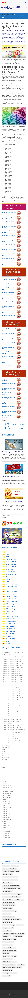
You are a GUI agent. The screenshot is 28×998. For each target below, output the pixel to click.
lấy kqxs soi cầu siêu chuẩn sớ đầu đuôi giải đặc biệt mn (14, 730)
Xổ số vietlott (9, 569)
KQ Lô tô (4, 821)
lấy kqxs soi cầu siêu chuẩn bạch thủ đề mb (12, 661)
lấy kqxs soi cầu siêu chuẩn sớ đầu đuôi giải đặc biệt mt (14, 716)
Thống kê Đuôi (10, 613)
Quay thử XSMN (10, 636)
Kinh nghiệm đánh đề (13, 37)
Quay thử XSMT (10, 638)
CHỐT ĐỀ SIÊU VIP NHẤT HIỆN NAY (11, 871)
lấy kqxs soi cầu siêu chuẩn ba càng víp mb (12, 659)
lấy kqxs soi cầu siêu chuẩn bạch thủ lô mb (12, 665)
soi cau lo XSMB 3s (7, 944)
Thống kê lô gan (10, 604)
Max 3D (8, 576)
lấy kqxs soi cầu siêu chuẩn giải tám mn (11, 736)
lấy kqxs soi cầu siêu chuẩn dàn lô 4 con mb (12, 679)
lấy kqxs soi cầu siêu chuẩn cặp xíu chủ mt (12, 705)
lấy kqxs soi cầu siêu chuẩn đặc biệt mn (11, 738)
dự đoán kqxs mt (19, 899)
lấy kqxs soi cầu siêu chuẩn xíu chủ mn (11, 725)
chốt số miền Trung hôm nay (9, 877)
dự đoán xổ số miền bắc (8, 905)
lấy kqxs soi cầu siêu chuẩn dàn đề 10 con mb (13, 675)
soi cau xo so (6, 953)
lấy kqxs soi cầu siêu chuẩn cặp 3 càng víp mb (13, 667)
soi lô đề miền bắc (7, 970)
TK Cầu (3, 789)
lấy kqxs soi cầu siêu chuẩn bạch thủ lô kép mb (13, 663)
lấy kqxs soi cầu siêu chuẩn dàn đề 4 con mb (12, 669)
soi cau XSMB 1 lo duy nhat (9, 956)
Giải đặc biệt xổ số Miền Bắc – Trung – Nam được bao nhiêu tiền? (14, 452)
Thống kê (8, 581)
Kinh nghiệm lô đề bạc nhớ (13, 38)
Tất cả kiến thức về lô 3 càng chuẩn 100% (14, 424)
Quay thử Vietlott (11, 641)
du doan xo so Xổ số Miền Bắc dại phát (12, 894)
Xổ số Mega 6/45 (10, 571)
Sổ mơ (8, 643)
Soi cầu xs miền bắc (6, 654)
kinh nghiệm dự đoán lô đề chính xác (12, 919)
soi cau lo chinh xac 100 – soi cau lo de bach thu (14, 7)
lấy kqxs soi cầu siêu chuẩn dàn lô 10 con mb (12, 677)
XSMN (7, 554)
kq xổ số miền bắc (7, 922)
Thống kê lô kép (10, 609)
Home (3, 14)
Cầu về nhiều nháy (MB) (8, 791)
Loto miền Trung (10, 631)
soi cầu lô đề (21, 964)
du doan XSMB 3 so (7, 899)
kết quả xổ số (20, 925)
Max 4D (8, 579)
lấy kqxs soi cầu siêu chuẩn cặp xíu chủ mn (12, 740)
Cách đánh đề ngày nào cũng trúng (11, 888)
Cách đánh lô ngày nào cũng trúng (11, 885)
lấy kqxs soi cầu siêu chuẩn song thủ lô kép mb (13, 697)
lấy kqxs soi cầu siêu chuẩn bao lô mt (11, 703)
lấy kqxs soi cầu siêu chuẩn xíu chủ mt (11, 721)
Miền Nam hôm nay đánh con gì (11, 40)
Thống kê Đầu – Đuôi (12, 616)
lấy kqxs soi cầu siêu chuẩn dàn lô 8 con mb (12, 685)
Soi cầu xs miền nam (6, 723)
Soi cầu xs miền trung (6, 702)
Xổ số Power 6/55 (11, 574)
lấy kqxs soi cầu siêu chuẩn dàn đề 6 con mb (12, 671)
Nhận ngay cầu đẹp (10, 14)
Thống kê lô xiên (10, 606)
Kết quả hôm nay (11, 559)
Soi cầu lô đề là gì (6, 41)
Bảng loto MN (6, 825)
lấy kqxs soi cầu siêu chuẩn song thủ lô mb (12, 699)
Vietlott (3, 767)
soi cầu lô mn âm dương (8, 964)
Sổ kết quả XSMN (11, 564)
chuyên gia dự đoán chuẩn (9, 868)
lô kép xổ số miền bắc (8, 927)
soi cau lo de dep (18, 936)
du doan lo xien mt (7, 891)
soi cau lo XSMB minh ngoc (9, 950)
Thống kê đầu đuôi (11, 601)
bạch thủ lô (5, 865)
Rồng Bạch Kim (6, 936)
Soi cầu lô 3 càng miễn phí (9, 961)
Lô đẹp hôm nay (7, 930)
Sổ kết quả (4, 759)
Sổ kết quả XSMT (11, 566)
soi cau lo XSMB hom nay (9, 947)
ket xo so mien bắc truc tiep (9, 911)
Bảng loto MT (5, 823)
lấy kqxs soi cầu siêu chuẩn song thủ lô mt (12, 719)
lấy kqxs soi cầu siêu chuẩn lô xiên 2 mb (11, 689)
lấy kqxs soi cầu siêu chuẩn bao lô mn (11, 742)
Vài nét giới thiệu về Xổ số (10, 476)
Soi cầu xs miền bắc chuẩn (8, 684)
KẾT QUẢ (4, 749)
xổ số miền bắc (6, 975)
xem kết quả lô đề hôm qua (9, 973)
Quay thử (4, 829)
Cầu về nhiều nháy (11, 599)
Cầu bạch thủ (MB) (11, 591)
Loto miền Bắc (10, 626)
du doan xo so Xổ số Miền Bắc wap (11, 896)
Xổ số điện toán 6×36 (7, 787)
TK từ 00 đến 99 (10, 623)
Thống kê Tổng (10, 618)
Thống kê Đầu (10, 611)
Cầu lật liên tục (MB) (12, 594)
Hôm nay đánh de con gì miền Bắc (14, 34)
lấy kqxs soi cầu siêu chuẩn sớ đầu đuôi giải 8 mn (13, 732)
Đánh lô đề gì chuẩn (6, 745)
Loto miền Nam (10, 628)
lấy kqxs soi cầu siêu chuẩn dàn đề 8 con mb (12, 673)
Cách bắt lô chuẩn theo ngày (10, 879)
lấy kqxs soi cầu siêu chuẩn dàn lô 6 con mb (12, 681)
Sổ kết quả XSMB (11, 561)
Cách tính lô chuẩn (7, 882)
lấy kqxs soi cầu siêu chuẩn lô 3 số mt (11, 711)
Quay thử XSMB (10, 633)
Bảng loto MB (5, 827)
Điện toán (4, 781)
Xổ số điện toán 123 (11, 586)
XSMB (7, 552)
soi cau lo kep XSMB (8, 942)
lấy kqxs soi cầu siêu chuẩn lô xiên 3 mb (11, 691)
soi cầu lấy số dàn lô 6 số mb (9, 279)
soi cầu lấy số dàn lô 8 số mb (9, 283)
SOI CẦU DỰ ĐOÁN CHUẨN (12, 994)
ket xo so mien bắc (7, 908)
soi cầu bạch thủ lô (7, 959)
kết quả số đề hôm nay (8, 925)
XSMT (7, 557)
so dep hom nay (21, 40)
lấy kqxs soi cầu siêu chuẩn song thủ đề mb (12, 695)
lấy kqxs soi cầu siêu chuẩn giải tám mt (11, 709)
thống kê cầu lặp (14, 42)
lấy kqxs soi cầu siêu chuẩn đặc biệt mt (11, 707)
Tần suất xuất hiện (11, 621)
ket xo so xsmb (6, 913)
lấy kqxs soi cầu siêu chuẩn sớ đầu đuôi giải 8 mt (13, 713)
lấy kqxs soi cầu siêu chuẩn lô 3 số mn (11, 734)
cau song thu (15, 865)
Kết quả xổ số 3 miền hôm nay (12, 501)
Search (4, 517)
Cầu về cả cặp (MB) (11, 596)
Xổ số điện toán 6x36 (12, 584)
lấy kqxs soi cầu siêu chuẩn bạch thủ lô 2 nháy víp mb (13, 657)
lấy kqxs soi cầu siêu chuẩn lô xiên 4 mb (11, 693)
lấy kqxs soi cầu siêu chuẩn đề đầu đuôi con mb (13, 687)
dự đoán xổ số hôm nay (8, 902)
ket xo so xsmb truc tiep (8, 916)
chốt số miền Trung (7, 874)
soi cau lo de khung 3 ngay (9, 939)
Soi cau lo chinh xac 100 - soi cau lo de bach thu (14, 30)
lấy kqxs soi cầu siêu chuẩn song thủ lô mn (12, 727)
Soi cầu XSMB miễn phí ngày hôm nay (12, 967)
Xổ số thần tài (10, 589)
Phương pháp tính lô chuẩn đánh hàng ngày (13, 933)
